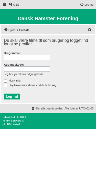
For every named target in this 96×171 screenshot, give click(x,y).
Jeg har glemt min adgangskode (24, 74)
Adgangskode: (14, 64)
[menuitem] (13, 5)
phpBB (20, 117)
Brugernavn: (12, 53)
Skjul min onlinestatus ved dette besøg (32, 85)
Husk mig (14, 80)
